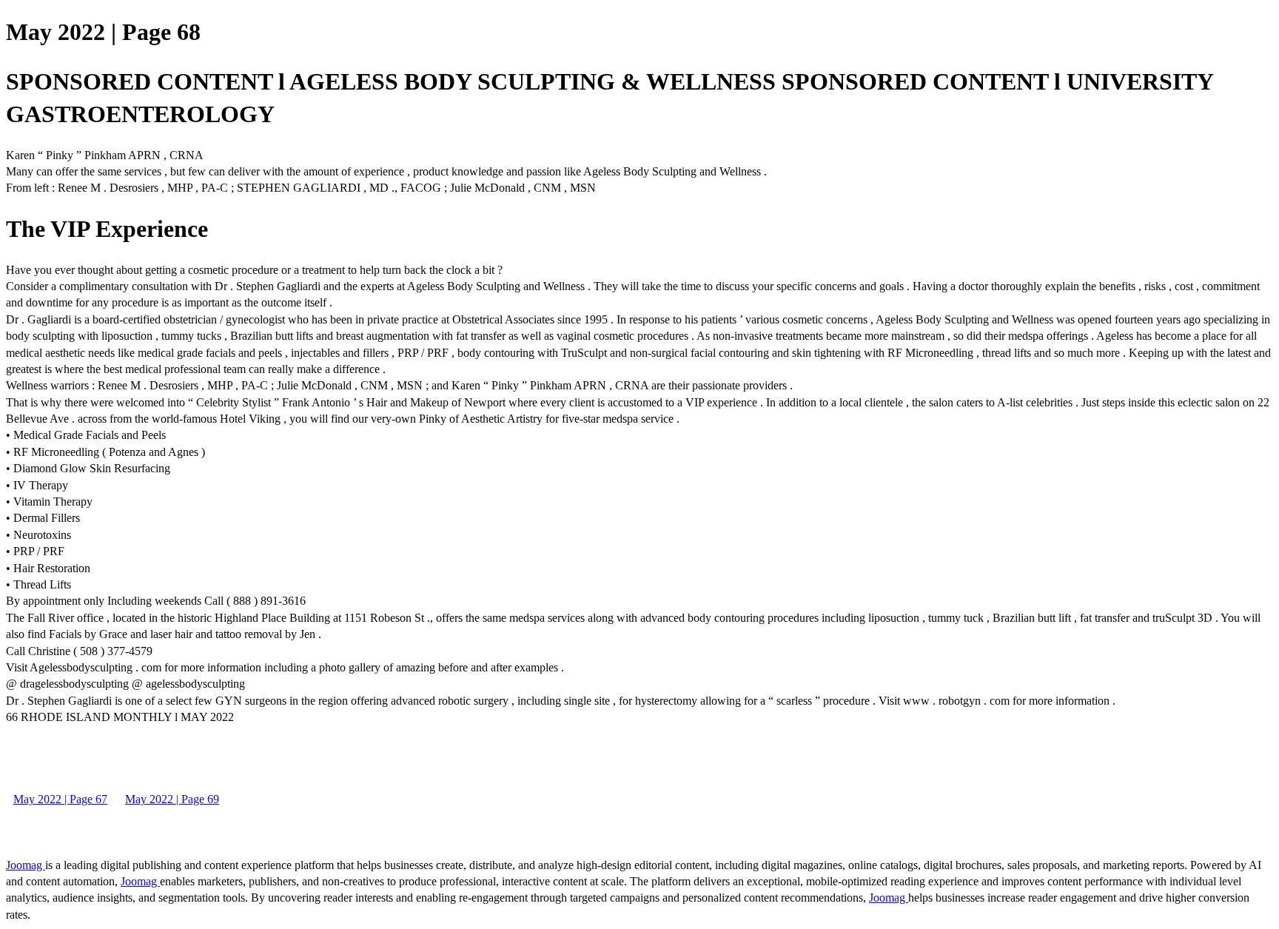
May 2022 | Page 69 (172, 799)
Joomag (25, 865)
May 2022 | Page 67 (60, 799)
